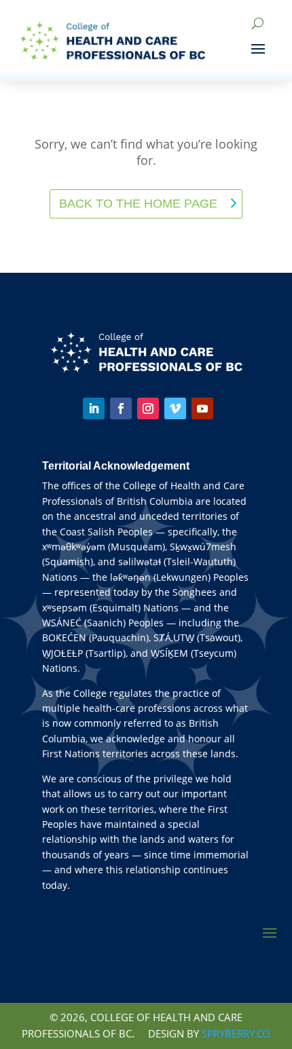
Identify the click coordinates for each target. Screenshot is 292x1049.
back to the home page (138, 203)
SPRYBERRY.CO (236, 1033)
